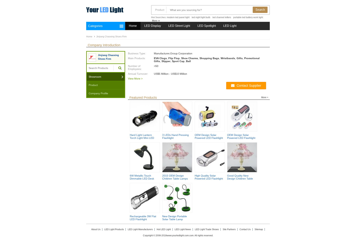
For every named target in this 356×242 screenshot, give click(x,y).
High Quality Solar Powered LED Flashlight (209, 177)
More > (264, 97)
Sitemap (259, 229)
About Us (95, 229)
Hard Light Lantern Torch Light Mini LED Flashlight (142, 137)
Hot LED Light (164, 229)
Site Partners (229, 229)
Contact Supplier (249, 85)
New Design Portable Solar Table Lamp (174, 218)
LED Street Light (179, 25)
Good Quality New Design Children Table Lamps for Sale (240, 178)
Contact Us (245, 229)
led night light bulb (201, 17)
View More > (135, 78)
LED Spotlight (206, 25)
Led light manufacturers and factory (115, 12)
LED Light (229, 25)
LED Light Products (114, 229)
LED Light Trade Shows (207, 229)
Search (260, 9)
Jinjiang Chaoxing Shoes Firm (111, 36)
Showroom (95, 76)
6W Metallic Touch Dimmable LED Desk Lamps (142, 178)
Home (133, 25)
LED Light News (183, 229)
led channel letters (221, 17)
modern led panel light (178, 17)
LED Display (152, 25)
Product (159, 9)
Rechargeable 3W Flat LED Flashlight (143, 218)
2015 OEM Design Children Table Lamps (175, 177)
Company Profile (98, 93)
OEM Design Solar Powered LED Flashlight (209, 136)
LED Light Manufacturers (140, 229)
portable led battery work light (248, 17)
